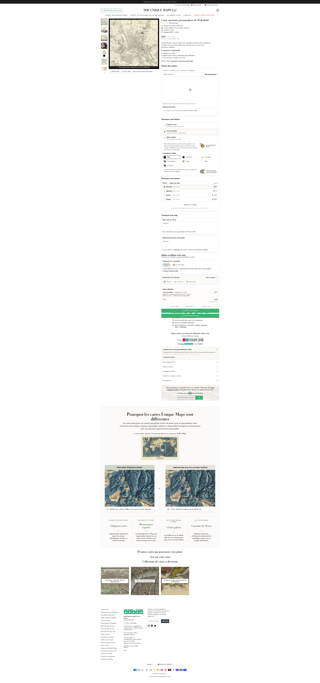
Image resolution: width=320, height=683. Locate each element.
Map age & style (169, 220)
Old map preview (210, 74)
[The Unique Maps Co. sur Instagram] (149, 626)
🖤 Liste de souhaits (196, 5)
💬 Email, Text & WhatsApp (182, 5)
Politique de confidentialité (108, 656)
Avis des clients (105, 645)
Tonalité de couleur (171, 261)
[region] (190, 89)
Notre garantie (167, 380)
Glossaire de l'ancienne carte (108, 650)
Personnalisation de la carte (108, 631)
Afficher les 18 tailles (190, 205)
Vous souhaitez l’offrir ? (169, 362)
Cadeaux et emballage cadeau (109, 648)
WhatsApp (183, 327)
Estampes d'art (174, 15)
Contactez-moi (105, 609)
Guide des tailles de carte (107, 628)
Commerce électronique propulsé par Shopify (160, 676)
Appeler (197, 325)
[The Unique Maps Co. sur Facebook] (152, 626)
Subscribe (165, 621)
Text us (127, 623)
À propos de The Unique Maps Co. (110, 612)
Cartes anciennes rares (116, 15)
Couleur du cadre (169, 153)
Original (166, 264)
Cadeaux (187, 15)
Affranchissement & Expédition (109, 623)
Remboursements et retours (108, 626)
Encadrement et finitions (169, 371)
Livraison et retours (168, 366)
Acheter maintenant (190, 315)
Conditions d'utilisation (107, 659)
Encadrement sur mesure (107, 637)
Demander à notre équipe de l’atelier (182, 61)
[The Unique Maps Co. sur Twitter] (155, 626)
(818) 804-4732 (130, 620)
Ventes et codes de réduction (108, 642)
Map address (190, 107)
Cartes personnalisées (204, 15)
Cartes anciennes (105, 634)
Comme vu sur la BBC (106, 653)
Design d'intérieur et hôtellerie (108, 617)
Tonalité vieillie (180, 264)
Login (125, 650)
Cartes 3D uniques (105, 620)
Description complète (167, 47)
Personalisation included (174, 238)
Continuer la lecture (169, 357)
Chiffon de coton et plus (107, 639)
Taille (190, 183)
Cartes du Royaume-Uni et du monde (147, 15)
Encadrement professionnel (108, 615)
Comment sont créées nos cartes (172, 376)
